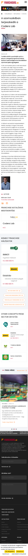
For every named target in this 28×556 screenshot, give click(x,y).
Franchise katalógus (8, 509)
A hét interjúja (5, 527)
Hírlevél (3, 540)
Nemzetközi (17, 14)
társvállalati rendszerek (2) (13, 300)
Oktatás (24, 14)
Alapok (19, 522)
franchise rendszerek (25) (13, 295)
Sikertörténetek (5, 533)
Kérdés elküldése (6, 498)
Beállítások (5, 554)
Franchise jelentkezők (8, 512)
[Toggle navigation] (25, 2)
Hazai (3, 522)
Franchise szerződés (22, 529)
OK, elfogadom (9, 551)
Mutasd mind (20, 370)
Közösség (4, 537)
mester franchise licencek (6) (13, 304)
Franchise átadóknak (22, 527)
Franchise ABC (21, 519)
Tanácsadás (5, 515)
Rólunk (19, 537)
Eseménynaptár (6, 543)
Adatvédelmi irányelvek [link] (19, 554)
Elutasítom (20, 551)
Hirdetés (19, 540)
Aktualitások (8, 14)
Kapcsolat (19, 543)
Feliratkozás (5, 466)
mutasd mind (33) (13, 290)
